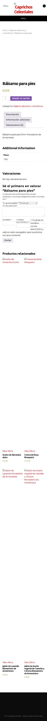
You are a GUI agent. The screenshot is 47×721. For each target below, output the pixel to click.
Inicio (5, 30)
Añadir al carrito (21, 98)
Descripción (12, 114)
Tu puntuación (11, 203)
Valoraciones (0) (14, 125)
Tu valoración (10, 206)
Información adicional (18, 120)
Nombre (7, 220)
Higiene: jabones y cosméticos (28, 106)
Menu (5, 6)
